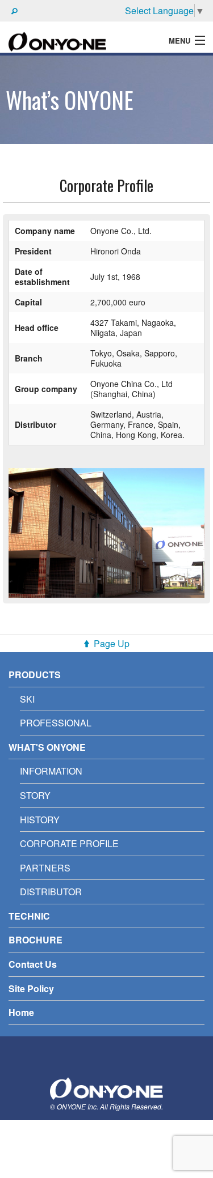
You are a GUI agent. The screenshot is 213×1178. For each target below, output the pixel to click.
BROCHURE (35, 939)
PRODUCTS (35, 674)
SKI (27, 698)
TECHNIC (29, 915)
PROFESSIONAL (55, 722)
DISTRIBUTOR (51, 891)
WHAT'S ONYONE (47, 747)
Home (21, 1012)
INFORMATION (51, 770)
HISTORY (40, 819)
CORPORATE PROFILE (69, 843)
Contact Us (33, 964)
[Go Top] (107, 1087)
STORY (35, 795)
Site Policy (31, 988)
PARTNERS (45, 867)
